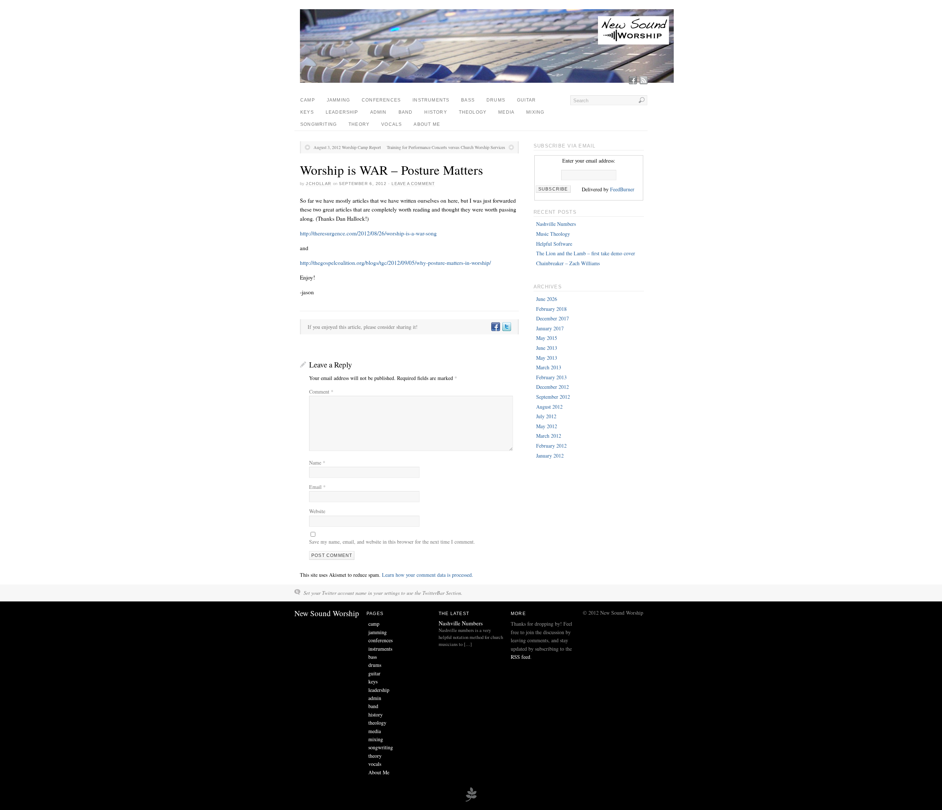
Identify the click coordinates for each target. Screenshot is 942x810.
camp (307, 100)
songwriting (318, 124)
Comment (321, 391)
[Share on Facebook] (495, 327)
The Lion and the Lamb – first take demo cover (585, 253)
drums (495, 100)
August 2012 (549, 406)
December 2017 (552, 318)
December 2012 (552, 386)
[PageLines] (471, 800)
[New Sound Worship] (488, 80)
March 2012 (548, 435)
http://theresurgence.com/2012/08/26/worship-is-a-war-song (368, 233)
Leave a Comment (413, 183)
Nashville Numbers (556, 223)
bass (468, 100)
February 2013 (551, 377)
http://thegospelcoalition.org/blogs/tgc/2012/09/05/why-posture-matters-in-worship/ (395, 262)
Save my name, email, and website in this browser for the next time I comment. (392, 541)
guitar (526, 100)
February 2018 (551, 308)
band (406, 112)
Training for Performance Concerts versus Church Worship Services (446, 147)
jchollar (318, 183)
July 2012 (546, 416)
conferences (381, 100)
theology (473, 112)
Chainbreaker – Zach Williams (568, 263)
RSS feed (520, 656)
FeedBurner (622, 189)
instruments (430, 100)
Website (317, 511)
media (506, 112)
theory (358, 124)
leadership (342, 112)
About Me (427, 124)
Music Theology (553, 233)
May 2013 (546, 357)
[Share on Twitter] (506, 327)
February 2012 (551, 445)
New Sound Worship (326, 613)
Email (317, 486)
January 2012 (550, 455)
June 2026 (546, 298)
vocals (391, 124)
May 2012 (546, 426)
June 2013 (546, 347)
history (435, 112)
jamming (338, 100)
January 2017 (550, 328)
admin (378, 112)
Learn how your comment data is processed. (427, 574)
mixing (535, 112)
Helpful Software (554, 243)
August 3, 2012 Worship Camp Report (347, 147)
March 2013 (548, 367)
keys (307, 112)
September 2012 (553, 396)
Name (317, 462)
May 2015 (546, 337)
